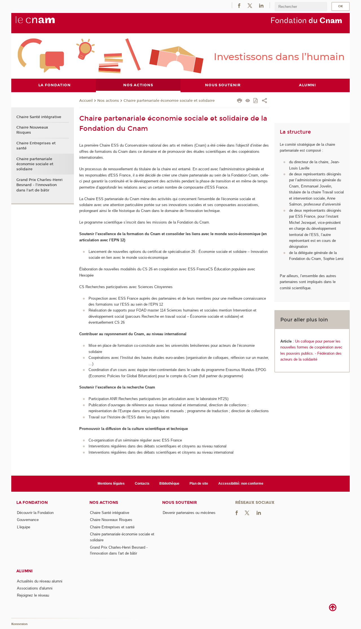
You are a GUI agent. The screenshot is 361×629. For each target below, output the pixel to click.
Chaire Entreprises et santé (36, 146)
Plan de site (199, 483)
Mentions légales (111, 483)
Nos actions (108, 100)
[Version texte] (247, 101)
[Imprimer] (239, 101)
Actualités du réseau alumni (39, 581)
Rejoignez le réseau (33, 595)
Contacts (142, 483)
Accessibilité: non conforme (240, 483)
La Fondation (32, 502)
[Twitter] (249, 5)
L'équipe (23, 527)
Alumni (24, 571)
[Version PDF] (256, 101)
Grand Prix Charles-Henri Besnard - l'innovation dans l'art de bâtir (39, 185)
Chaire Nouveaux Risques (32, 130)
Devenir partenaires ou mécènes (189, 513)
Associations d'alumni (34, 588)
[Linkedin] (261, 5)
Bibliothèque (169, 483)
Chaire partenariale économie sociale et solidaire (169, 100)
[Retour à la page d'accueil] (44, 23)
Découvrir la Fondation (35, 513)
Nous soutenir (179, 502)
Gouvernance (28, 520)
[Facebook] (239, 5)
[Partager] (264, 101)
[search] (301, 6)
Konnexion (19, 624)
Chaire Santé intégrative (38, 117)
